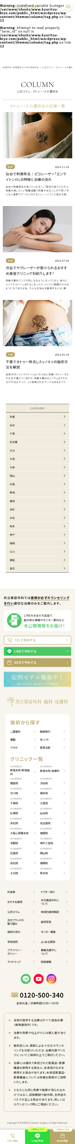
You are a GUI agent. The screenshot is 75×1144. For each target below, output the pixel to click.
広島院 (16, 851)
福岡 (12, 543)
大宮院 (46, 801)
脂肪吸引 (45, 731)
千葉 (12, 433)
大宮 (12, 458)
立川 (12, 551)
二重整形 (15, 731)
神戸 (12, 534)
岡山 (12, 475)
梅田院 (46, 831)
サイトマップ (14, 962)
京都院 (16, 841)
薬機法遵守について (48, 952)
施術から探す (25, 722)
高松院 (16, 861)
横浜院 (46, 791)
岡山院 (46, 851)
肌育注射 (45, 747)
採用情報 (46, 962)
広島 (12, 484)
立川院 (16, 791)
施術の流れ (13, 932)
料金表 (11, 892)
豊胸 (12, 739)
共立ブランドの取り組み (15, 922)
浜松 (12, 509)
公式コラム (13, 912)
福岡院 (46, 861)
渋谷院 (46, 781)
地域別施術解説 (50, 912)
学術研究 (12, 942)
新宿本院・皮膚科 (49, 769)
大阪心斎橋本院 (19, 831)
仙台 (12, 425)
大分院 (16, 871)
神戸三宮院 (46, 841)
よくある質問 (48, 942)
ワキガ (13, 747)
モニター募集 (48, 932)
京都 (12, 416)
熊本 (12, 526)
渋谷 (12, 517)
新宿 (12, 492)
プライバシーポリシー (14, 952)
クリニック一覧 (26, 758)
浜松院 (16, 821)
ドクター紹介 (48, 892)
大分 (12, 450)
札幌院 (16, 811)
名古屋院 (46, 821)
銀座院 (16, 781)
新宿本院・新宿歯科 (20, 770)
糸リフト (44, 739)
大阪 (12, 467)
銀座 (12, 560)
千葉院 (16, 801)
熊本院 (46, 871)
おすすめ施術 (14, 902)
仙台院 (46, 811)
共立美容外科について (50, 902)
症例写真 (46, 922)
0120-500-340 (42, 995)
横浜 (12, 501)
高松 (12, 568)
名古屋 (14, 441)
